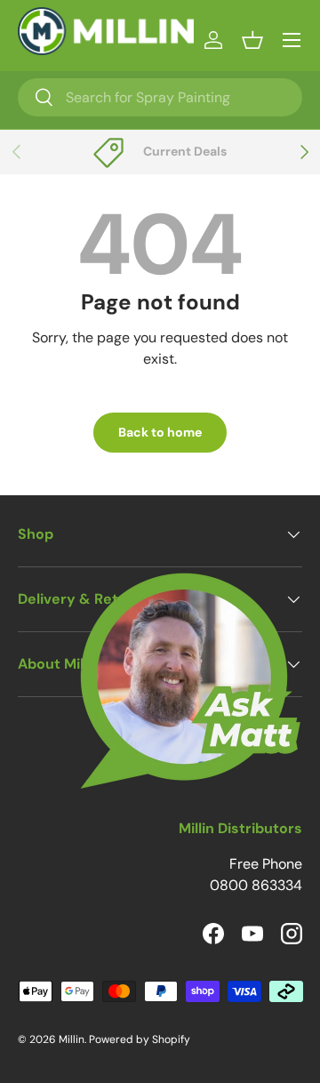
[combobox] (160, 97)
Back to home (160, 432)
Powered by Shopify (139, 1039)
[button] (252, 40)
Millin (71, 1039)
